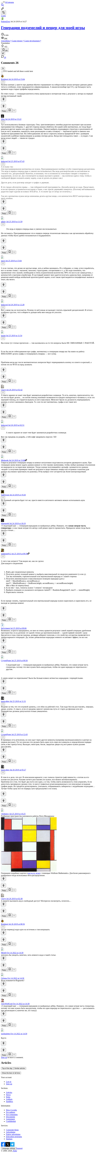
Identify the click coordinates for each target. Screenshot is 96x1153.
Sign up (4, 1057)
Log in (8, 1082)
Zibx (3, 119)
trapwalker (5, 701)
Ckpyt (3, 390)
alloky (3, 222)
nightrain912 (6, 554)
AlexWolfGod (6, 1004)
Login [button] (3, 16)
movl (3, 261)
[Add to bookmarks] (9, 110)
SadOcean (5, 495)
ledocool (4, 161)
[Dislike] (3, 106)
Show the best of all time (11, 1073)
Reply (4, 111)
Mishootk (4, 460)
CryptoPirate (6, 660)
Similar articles (19, 1068)
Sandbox (9, 1101)
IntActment (5, 628)
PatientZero (5, 21)
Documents (10, 1117)
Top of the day (7, 1068)
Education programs (14, 1137)
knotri (3, 336)
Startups (9, 1139)
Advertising (10, 1132)
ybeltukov (5, 814)
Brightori (4, 79)
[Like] (3, 99)
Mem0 (3, 953)
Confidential (11, 1121)
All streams (9, 2)
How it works (11, 1110)
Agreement (10, 1119)
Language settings (8, 1148)
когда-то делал (34, 873)
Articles (9, 1092)
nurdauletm (5, 1034)
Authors (9, 1099)
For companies (12, 1114)
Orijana (4, 978)
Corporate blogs (12, 1130)
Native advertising (13, 1134)
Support (19, 1148)
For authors (10, 1112)
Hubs (8, 1097)
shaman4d (5, 523)
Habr (14, 1151)
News (8, 1095)
